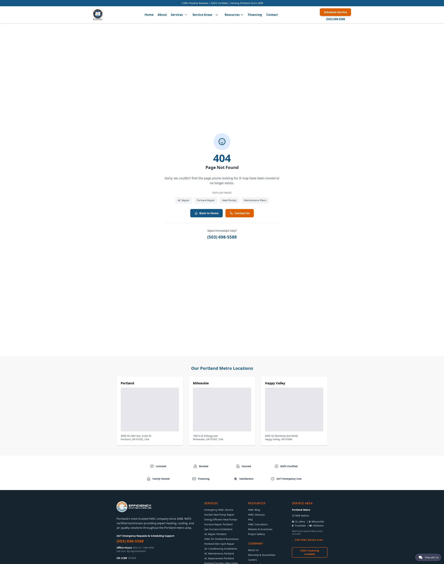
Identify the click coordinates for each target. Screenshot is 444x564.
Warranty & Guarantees (261, 555)
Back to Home (209, 213)
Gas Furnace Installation (218, 529)
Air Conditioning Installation (220, 548)
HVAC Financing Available (309, 552)
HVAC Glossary (256, 514)
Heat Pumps (229, 200)
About (162, 15)
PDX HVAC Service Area (309, 539)
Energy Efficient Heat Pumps (220, 519)
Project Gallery (256, 534)
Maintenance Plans (255, 200)
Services (177, 15)
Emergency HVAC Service (218, 509)
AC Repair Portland (215, 534)
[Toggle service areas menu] (216, 15)
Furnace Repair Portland (218, 524)
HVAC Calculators (258, 524)
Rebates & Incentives (260, 529)
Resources (232, 15)
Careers (252, 559)
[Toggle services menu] (185, 14)
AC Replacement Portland (219, 558)
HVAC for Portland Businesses (221, 539)
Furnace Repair (206, 200)
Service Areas (202, 15)
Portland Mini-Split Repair (219, 543)
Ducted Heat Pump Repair (219, 514)
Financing (255, 15)
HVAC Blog (254, 509)
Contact (272, 15)
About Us (253, 550)
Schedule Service (335, 12)
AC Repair (183, 200)
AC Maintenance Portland (219, 553)
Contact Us (242, 213)
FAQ (250, 519)
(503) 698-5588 (335, 19)
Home (149, 15)
